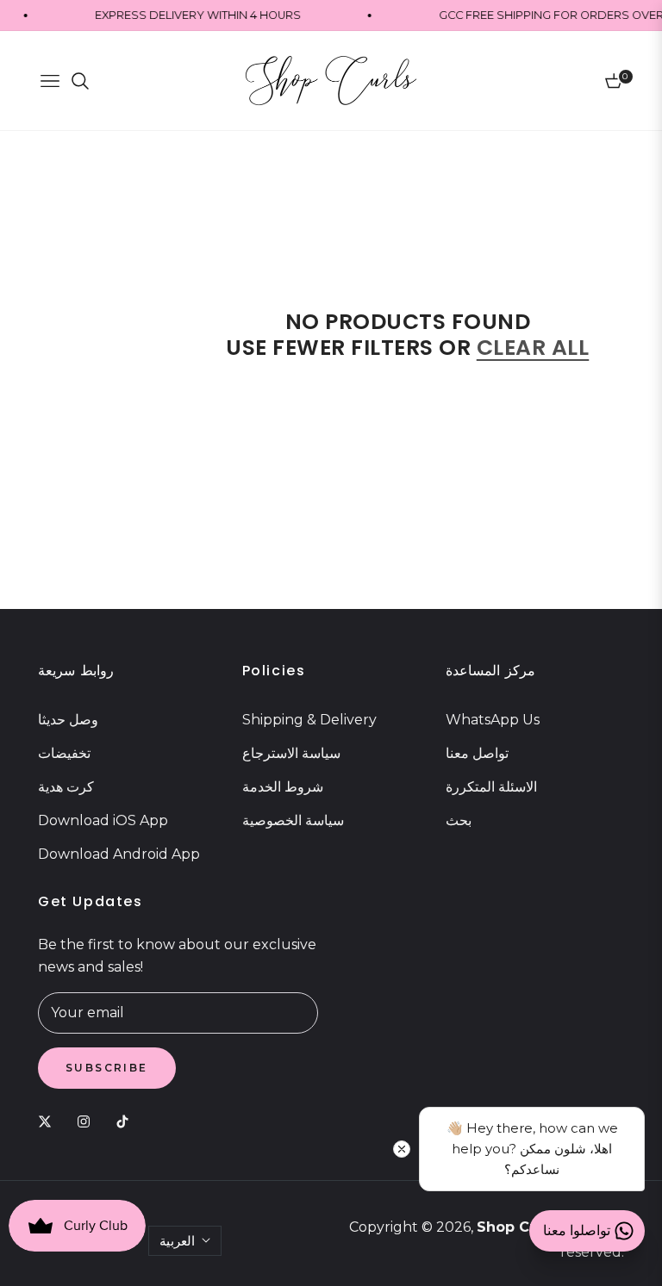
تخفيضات (64, 753)
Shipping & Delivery (309, 719)
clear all (533, 347)
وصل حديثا (68, 719)
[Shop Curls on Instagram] (88, 1121)
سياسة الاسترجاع (291, 753)
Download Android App (119, 854)
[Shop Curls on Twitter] (49, 1121)
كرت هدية (66, 787)
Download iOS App (103, 820)
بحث (459, 820)
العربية (177, 1241)
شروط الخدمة (282, 787)
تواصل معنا (477, 753)
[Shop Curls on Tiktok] (127, 1121)
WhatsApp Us (493, 719)
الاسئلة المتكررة (491, 787)
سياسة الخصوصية (293, 820)
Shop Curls (517, 1227)
